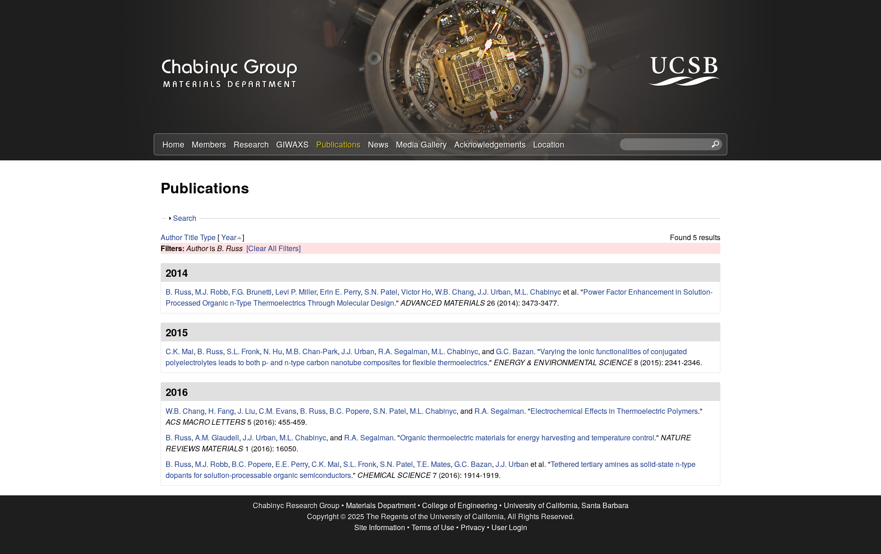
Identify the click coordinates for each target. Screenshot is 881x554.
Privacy (473, 527)
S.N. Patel (380, 291)
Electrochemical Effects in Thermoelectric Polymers (614, 411)
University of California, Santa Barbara (566, 505)
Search (184, 218)
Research (251, 144)
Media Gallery (421, 144)
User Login (509, 527)
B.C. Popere (349, 411)
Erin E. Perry (340, 291)
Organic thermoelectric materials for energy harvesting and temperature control (527, 437)
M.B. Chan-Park (312, 351)
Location (548, 144)
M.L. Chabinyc (537, 291)
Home (173, 144)
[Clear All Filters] (273, 248)
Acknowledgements (490, 144)
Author (171, 237)
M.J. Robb (211, 291)
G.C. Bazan (515, 351)
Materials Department (381, 505)
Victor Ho (416, 291)
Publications (338, 144)
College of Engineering (459, 505)
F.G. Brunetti (252, 291)
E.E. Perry (291, 464)
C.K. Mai (180, 351)
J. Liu (246, 411)
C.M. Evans (277, 411)
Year (228, 237)
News (378, 144)
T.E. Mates (434, 464)
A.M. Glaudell (217, 437)
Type (208, 237)
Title (191, 237)
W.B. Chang (454, 291)
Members (209, 144)
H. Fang (221, 411)
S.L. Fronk (243, 351)
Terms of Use (433, 527)
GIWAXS (292, 144)
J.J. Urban (494, 291)
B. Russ (178, 291)
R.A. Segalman (403, 351)
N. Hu (272, 351)
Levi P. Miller (295, 291)
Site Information (379, 527)
